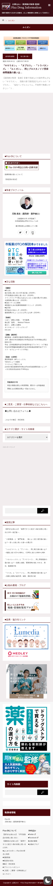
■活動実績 (6, 857)
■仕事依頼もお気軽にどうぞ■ (26, 226)
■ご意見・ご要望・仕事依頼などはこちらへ (14, 872)
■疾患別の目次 (8, 861)
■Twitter (30, 834)
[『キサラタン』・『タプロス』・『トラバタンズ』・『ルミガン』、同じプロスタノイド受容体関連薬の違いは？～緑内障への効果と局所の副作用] (26, 43)
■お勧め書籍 (31, 841)
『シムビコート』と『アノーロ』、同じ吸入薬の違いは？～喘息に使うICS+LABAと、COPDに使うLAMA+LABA (26, 551)
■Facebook (31, 838)
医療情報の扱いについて (14, 174)
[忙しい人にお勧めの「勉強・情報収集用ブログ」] (26, 606)
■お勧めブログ (32, 844)
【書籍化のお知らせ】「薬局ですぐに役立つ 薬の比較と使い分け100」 (14, 844)
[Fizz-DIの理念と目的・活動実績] (26, 166)
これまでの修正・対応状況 (14, 420)
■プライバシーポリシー (11, 867)
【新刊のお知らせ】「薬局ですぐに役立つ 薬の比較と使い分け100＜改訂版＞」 (26, 530)
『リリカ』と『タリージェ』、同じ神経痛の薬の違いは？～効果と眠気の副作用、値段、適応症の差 (26, 574)
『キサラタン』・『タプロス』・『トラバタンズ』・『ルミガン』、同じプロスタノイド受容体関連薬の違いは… (25, 69)
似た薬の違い (25, 56)
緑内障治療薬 (9, 56)
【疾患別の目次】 (11, 179)
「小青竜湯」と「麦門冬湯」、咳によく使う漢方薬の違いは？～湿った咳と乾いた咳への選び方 (26, 540)
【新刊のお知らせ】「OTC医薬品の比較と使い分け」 (14, 836)
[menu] (49, 5)
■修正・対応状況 (9, 864)
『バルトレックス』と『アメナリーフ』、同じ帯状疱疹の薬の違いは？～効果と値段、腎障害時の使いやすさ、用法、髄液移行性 (26, 562)
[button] (47, 880)
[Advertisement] (26, 123)
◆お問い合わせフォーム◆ (18, 411)
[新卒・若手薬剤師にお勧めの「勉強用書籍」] (26, 595)
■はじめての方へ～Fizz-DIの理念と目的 (14, 852)
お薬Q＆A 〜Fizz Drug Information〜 (24, 883)
